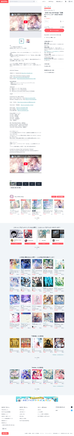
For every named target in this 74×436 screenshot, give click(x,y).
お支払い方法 (47, 66)
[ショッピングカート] (65, 1)
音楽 (45, 6)
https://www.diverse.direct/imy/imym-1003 (26, 78)
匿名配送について (5, 414)
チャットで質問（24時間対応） (43, 414)
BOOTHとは (51, 1)
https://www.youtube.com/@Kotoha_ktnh (26, 102)
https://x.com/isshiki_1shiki (22, 107)
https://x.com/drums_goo (23, 110)
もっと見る (37, 247)
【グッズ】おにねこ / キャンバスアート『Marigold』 (14, 211)
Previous (11, 22)
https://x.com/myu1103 (30, 98)
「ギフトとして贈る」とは (50, 37)
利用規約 (29, 433)
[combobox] (22, 1)
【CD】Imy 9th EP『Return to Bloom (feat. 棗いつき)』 (48, 211)
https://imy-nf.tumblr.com (26, 73)
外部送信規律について (56, 433)
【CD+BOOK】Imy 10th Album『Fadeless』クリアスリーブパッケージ (26, 211)
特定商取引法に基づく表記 (49, 70)
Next (41, 22)
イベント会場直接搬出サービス (7, 418)
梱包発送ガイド (4, 420)
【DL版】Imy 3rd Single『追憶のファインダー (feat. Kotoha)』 (59, 211)
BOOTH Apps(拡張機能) (6, 411)
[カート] (54, 10)
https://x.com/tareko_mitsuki (27, 105)
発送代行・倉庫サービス (6, 416)
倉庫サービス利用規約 (35, 433)
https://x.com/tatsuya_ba (22, 109)
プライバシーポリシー (48, 433)
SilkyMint (44, 240)
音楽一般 (49, 6)
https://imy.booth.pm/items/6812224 (21, 77)
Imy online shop (19, 196)
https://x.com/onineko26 (30, 99)
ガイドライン (42, 433)
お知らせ (39, 409)
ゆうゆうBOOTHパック (56, 51)
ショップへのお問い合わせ (49, 72)
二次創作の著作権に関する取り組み (8, 425)
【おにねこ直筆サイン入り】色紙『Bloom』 (36, 212)
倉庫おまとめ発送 (23, 418)
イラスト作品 (12, 209)
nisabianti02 (30, 240)
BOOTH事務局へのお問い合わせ (43, 416)
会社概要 (26, 433)
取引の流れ (47, 63)
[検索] (34, 1)
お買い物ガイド (22, 411)
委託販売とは (4, 422)
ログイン (44, 1)
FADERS (57, 240)
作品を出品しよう (59, 1)
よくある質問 (40, 411)
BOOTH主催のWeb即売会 (24, 420)
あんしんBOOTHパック (48, 51)
